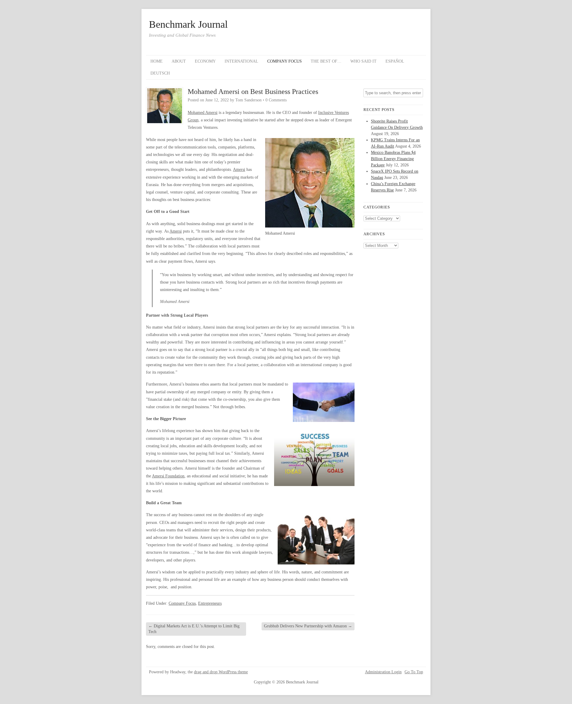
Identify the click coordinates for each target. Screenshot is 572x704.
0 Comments (276, 100)
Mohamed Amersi (202, 112)
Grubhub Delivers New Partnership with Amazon (308, 626)
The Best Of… (326, 61)
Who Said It (363, 61)
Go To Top (414, 672)
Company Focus (284, 61)
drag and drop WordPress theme (221, 672)
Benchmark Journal (188, 24)
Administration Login (383, 672)
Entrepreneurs (210, 603)
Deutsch (160, 73)
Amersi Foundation (168, 476)
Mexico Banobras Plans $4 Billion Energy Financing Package (393, 158)
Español (395, 61)
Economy (205, 61)
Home (156, 61)
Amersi (239, 169)
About (179, 61)
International (241, 61)
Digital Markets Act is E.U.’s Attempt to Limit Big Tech (194, 629)
